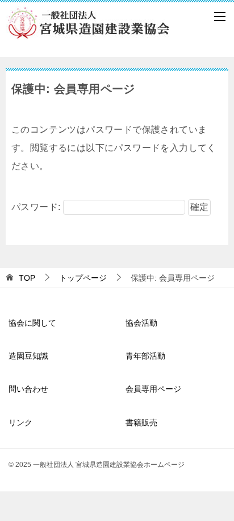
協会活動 (141, 322)
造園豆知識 (28, 355)
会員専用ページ (153, 388)
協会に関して (32, 322)
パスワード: (37, 207)
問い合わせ (28, 388)
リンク (20, 422)
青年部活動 (145, 355)
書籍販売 (141, 422)
